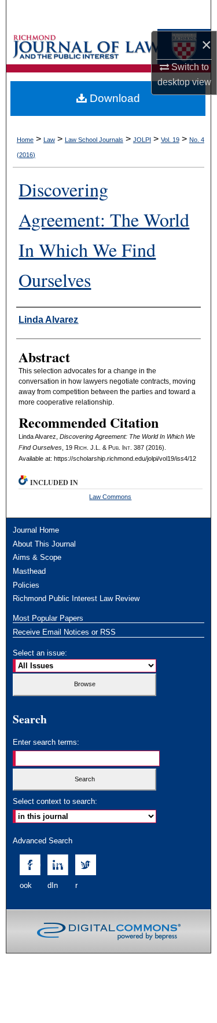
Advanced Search (42, 840)
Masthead (29, 571)
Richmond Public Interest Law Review (76, 598)
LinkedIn (56, 875)
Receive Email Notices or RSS (64, 632)
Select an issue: (40, 653)
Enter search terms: (46, 742)
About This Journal (44, 544)
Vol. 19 (170, 139)
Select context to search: (55, 801)
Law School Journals (94, 139)
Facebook (30, 875)
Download (113, 98)
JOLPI (142, 139)
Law (49, 139)
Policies (26, 585)
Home (25, 139)
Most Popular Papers (48, 618)
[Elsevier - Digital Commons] (108, 931)
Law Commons (110, 496)
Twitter (85, 875)
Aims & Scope (37, 557)
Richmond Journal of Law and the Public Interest (88, 46)
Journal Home (36, 530)
